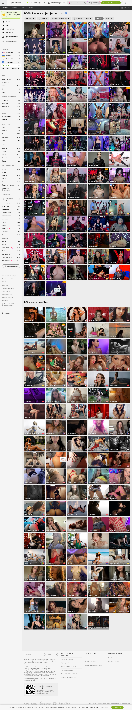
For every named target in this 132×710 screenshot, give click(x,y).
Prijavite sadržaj (7, 282)
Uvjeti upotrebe (6, 291)
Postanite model (7, 294)
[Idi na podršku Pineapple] (55, 704)
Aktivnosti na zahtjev (82, 18)
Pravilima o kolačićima (89, 707)
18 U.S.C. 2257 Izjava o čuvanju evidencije (8, 304)
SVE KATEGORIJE (12, 266)
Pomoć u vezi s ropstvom (68, 677)
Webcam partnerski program (93, 665)
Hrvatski (49, 654)
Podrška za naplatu (8, 279)
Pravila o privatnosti (8, 288)
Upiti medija (5, 285)
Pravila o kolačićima (67, 670)
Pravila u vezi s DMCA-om (68, 666)
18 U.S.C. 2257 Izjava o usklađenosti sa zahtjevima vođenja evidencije (109, 703)
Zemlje (43, 18)
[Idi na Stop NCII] (65, 703)
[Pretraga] (84, 2)
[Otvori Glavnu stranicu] (16, 3)
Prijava (126, 3)
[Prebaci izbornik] (3, 3)
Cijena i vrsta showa (60, 18)
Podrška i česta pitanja (9, 276)
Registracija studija (7, 297)
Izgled (30, 18)
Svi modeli (5, 300)
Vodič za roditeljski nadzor (69, 674)
